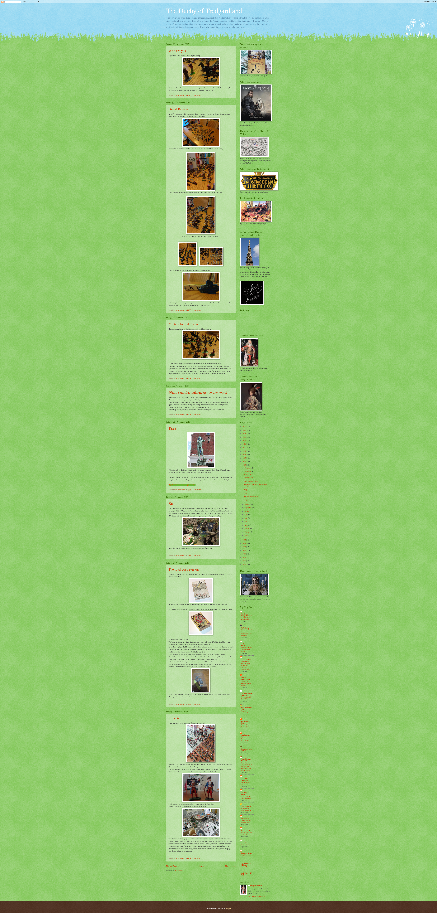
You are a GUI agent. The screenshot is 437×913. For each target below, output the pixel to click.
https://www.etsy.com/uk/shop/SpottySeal (182, 485)
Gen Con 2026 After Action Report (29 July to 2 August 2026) (246, 666)
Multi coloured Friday (184, 324)
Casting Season (245, 845)
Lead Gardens (245, 843)
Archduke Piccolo (244, 645)
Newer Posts (171, 865)
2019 (244, 451)
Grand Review (178, 109)
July (246, 514)
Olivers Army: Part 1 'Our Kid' (246, 834)
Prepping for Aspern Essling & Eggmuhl (246, 683)
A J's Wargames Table (246, 708)
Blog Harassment (246, 855)
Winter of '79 (245, 831)
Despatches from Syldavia (246, 750)
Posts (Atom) (179, 871)
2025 (244, 430)
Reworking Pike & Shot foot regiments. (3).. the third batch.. (246, 633)
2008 (244, 561)
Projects (174, 718)
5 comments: (197, 490)
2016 (244, 461)
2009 (244, 557)
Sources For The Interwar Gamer (246, 822)
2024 (244, 433)
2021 (244, 444)
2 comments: (197, 95)
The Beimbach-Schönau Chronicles (246, 865)
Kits (171, 503)
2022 (244, 440)
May (246, 521)
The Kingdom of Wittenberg (246, 694)
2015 (244, 465)
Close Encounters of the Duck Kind (246, 797)
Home (201, 865)
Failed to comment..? (244, 712)
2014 (244, 540)
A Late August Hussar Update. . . (246, 619)
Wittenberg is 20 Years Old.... (246, 698)
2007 (244, 564)
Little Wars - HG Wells (246, 874)
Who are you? (178, 50)
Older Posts (230, 865)
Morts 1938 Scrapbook (244, 780)
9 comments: (197, 378)
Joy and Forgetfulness (245, 678)
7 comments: (197, 310)
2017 (244, 458)
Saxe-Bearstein (246, 806)
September (248, 507)
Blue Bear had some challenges (246, 809)
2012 (244, 547)
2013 (244, 543)
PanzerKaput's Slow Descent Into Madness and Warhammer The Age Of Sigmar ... (246, 766)
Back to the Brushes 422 (244, 726)
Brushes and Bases (245, 722)
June (246, 518)
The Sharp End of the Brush (246, 661)
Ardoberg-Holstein (244, 794)
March (247, 528)
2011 (244, 550)
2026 (244, 427)
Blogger (228, 908)
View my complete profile (256, 896)
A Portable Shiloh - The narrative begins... (246, 649)
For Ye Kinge (245, 628)
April (246, 525)
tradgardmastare (256, 886)
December (248, 468)
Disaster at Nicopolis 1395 (245, 740)
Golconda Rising (246, 853)
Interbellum (245, 819)
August (247, 511)
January (247, 535)
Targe (172, 428)
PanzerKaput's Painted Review (246, 760)
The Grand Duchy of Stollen (246, 615)
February (248, 532)
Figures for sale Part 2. (245, 783)
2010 (244, 554)
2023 (244, 437)
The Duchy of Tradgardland (204, 10)
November (248, 471)
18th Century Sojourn (245, 736)
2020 (244, 447)
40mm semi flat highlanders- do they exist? (198, 392)
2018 (244, 454)
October (247, 504)
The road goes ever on (184, 569)
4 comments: (197, 414)
